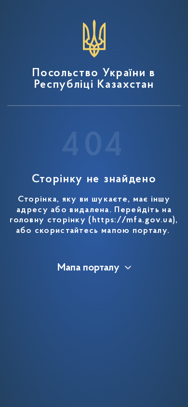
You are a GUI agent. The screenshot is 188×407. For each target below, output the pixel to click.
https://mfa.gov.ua (132, 220)
